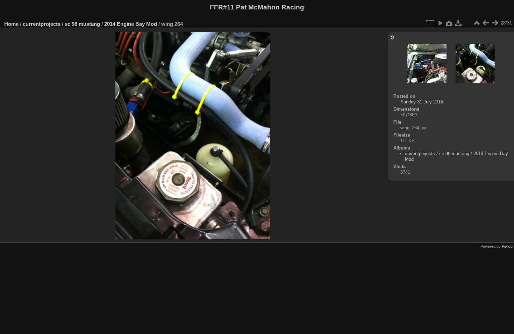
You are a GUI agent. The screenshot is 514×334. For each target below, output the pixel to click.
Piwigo (507, 246)
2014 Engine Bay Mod (130, 24)
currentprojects (41, 24)
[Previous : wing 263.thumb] (485, 23)
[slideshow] (440, 23)
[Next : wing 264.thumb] (494, 23)
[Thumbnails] (476, 23)
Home (11, 24)
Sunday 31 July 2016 (421, 101)
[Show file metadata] (449, 23)
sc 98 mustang (82, 24)
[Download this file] (458, 23)
